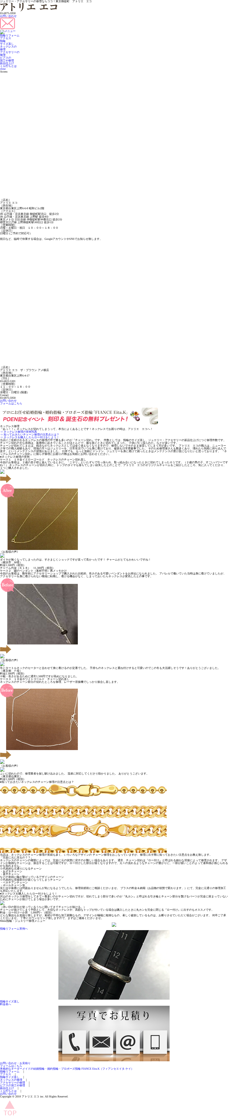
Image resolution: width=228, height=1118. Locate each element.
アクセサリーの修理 (9, 53)
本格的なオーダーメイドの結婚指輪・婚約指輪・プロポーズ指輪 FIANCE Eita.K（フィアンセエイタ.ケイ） (67, 1068)
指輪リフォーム (9, 35)
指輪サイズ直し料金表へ (9, 1003)
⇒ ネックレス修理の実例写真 (18, 431)
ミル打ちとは (8, 66)
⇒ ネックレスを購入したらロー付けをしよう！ (29, 437)
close (3, 68)
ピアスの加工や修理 (7, 59)
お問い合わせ (8, 16)
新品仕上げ (7, 63)
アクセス (5, 38)
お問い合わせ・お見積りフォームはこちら (15, 1064)
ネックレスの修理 (8, 48)
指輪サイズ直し (7, 42)
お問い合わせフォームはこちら (11, 402)
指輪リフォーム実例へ (14, 928)
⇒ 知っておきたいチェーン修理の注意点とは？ (29, 434)
